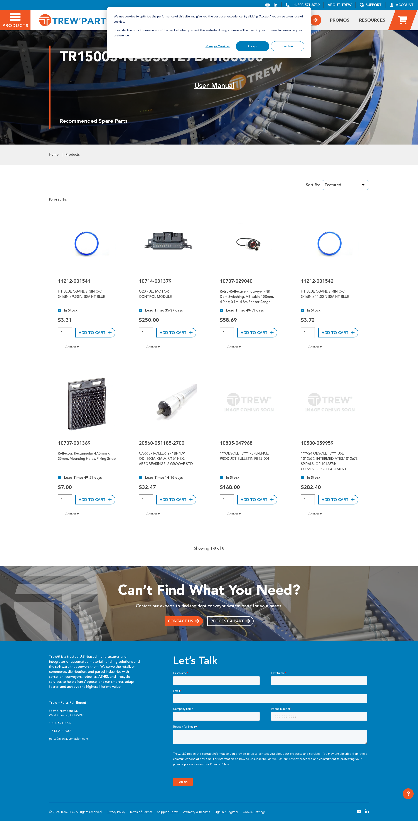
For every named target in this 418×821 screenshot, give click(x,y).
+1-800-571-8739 (306, 5)
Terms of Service (141, 812)
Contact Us (180, 621)
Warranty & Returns (196, 812)
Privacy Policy (116, 812)
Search (315, 20)
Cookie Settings (254, 812)
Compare (71, 346)
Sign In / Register (226, 812)
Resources (372, 20)
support (374, 5)
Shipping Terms (168, 812)
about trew (340, 5)
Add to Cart (92, 332)
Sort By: (313, 184)
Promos (339, 20)
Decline (288, 46)
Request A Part (227, 621)
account (405, 5)
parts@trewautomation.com (68, 739)
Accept (253, 46)
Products (73, 154)
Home (54, 154)
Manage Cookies (218, 46)
